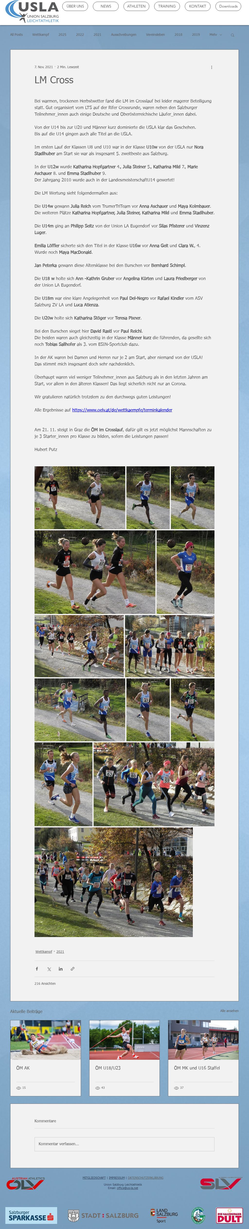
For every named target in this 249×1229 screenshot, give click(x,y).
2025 (62, 35)
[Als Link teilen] (72, 968)
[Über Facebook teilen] (37, 968)
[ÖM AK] (45, 1040)
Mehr (213, 35)
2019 (196, 35)
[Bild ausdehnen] (80, 497)
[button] (232, 35)
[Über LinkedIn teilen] (60, 968)
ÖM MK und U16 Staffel (197, 1068)
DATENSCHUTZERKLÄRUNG (145, 1178)
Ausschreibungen (123, 35)
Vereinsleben (155, 35)
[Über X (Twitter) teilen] (48, 968)
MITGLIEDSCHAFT (94, 1178)
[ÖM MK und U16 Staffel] (203, 1040)
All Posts (16, 35)
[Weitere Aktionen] (211, 67)
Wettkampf (40, 35)
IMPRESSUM (117, 1178)
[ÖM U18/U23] (124, 1040)
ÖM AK (23, 1068)
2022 (80, 35)
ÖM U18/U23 (108, 1068)
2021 (97, 35)
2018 (178, 35)
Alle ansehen (229, 1011)
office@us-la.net (127, 1188)
